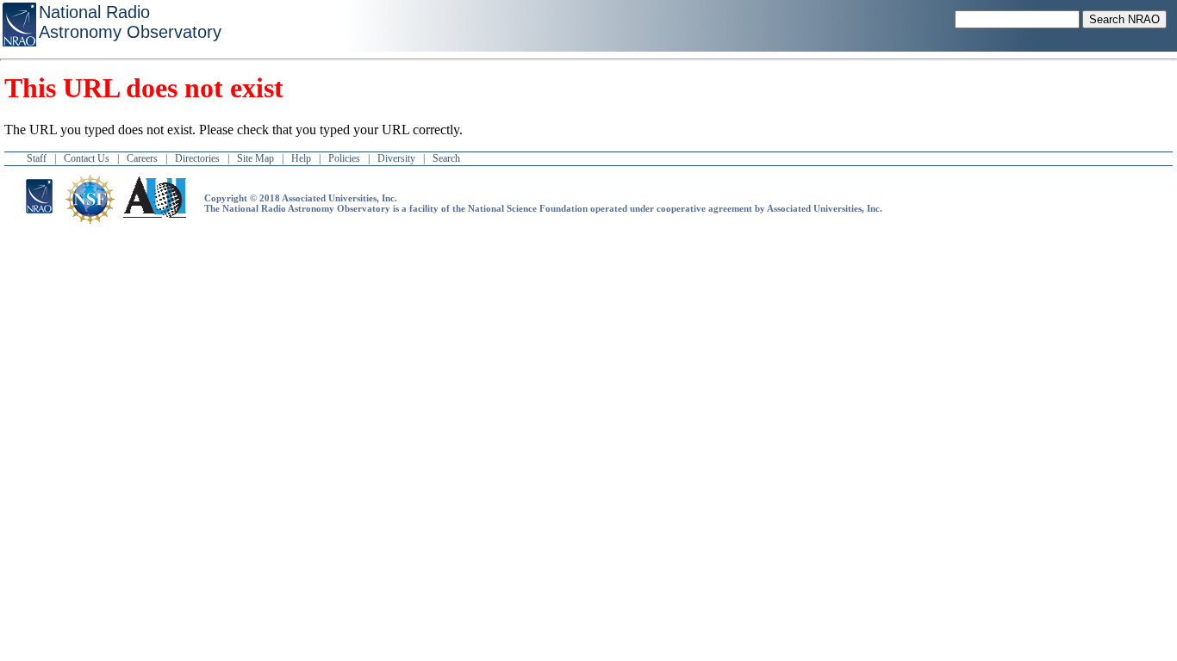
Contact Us (86, 158)
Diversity (396, 158)
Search (446, 158)
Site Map (255, 158)
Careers (142, 158)
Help (301, 158)
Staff (37, 158)
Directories (197, 158)
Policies (344, 158)
